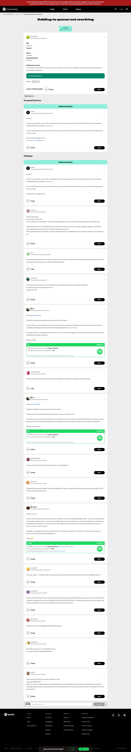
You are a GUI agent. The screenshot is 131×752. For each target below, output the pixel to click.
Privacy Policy (28, 748)
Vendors (48, 734)
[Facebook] (124, 715)
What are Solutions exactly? (66, 547)
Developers (49, 722)
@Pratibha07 (37, 315)
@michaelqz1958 (34, 404)
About (29, 717)
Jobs (28, 722)
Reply (99, 89)
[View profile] (28, 37)
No (73, 749)
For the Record (31, 726)
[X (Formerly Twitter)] (119, 715)
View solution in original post (35, 140)
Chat (65, 9)
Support (66, 717)
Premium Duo (86, 722)
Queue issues (35, 81)
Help (52, 9)
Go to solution (66, 29)
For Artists (48, 717)
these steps (77, 4)
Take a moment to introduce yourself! (55, 551)
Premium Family (87, 726)
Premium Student (87, 730)
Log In (121, 9)
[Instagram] (113, 715)
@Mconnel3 (33, 514)
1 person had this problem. (34, 89)
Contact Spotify (68, 730)
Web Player (67, 722)
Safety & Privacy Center (16, 748)
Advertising (48, 726)
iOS (21, 14)
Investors (48, 730)
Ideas (78, 9)
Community (12, 9)
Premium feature (72, 328)
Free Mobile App (69, 726)
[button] (104, 37)
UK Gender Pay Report (94, 748)
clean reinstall (63, 333)
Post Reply (99, 704)
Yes (82, 749)
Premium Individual (88, 717)
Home (12, 14)
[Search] (115, 9)
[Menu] (126, 9)
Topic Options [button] (29, 96)
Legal (5, 748)
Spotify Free (85, 734)
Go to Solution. (37, 76)
